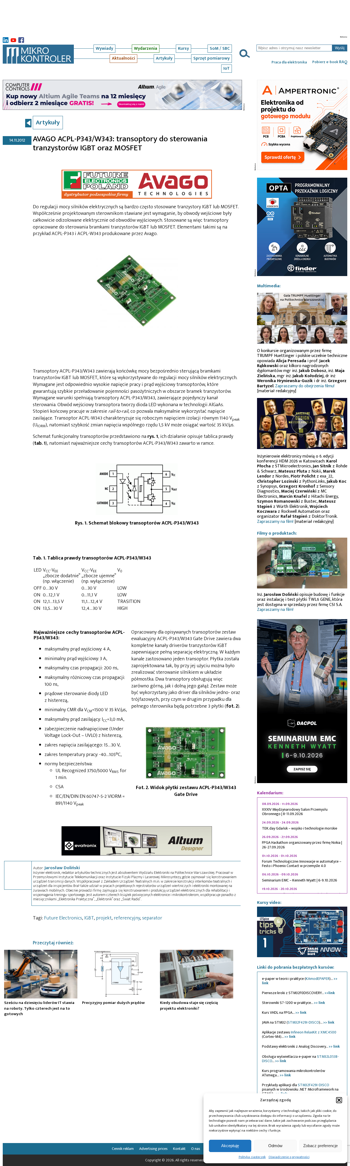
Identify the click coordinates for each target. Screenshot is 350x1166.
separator (152, 918)
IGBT (89, 918)
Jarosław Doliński (62, 868)
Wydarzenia (145, 48)
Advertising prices (153, 1149)
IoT (226, 68)
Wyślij (340, 48)
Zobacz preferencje (320, 1145)
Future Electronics (63, 918)
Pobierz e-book (329, 62)
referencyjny (127, 918)
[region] (302, 845)
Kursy (183, 48)
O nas (195, 1149)
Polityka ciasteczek (252, 1157)
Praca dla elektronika (289, 62)
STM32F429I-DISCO (303, 1022)
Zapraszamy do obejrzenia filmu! (304, 386)
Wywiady (104, 48)
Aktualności (123, 58)
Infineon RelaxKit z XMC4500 (313, 1032)
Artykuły (164, 58)
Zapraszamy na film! (275, 521)
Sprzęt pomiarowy (211, 58)
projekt (104, 918)
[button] (339, 1100)
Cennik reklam (123, 1149)
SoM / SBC (220, 48)
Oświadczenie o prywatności (289, 1157)
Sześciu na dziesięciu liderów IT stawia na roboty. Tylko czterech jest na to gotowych (39, 1008)
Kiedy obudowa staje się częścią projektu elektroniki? (189, 1005)
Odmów (275, 1145)
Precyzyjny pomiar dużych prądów (113, 1002)
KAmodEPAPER (317, 978)
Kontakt (179, 1149)
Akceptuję (230, 1145)
